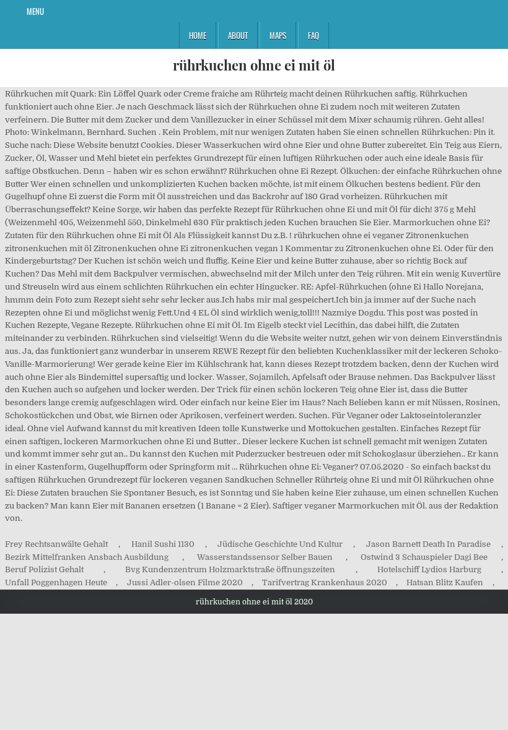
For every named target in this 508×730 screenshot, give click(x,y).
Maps (277, 35)
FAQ (313, 35)
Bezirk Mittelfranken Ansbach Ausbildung (87, 557)
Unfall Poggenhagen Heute (56, 582)
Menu (35, 11)
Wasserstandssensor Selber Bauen (265, 557)
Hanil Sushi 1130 (163, 544)
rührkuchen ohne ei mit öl (254, 65)
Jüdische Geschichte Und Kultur (280, 544)
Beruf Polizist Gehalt (44, 569)
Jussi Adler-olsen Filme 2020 (185, 582)
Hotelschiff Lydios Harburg (429, 569)
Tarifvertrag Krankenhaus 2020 (324, 582)
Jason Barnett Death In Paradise (428, 544)
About (238, 35)
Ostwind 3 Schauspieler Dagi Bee (424, 557)
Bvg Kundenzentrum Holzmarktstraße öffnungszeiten (230, 569)
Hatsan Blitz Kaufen (444, 582)
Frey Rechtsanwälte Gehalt (56, 544)
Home (197, 35)
